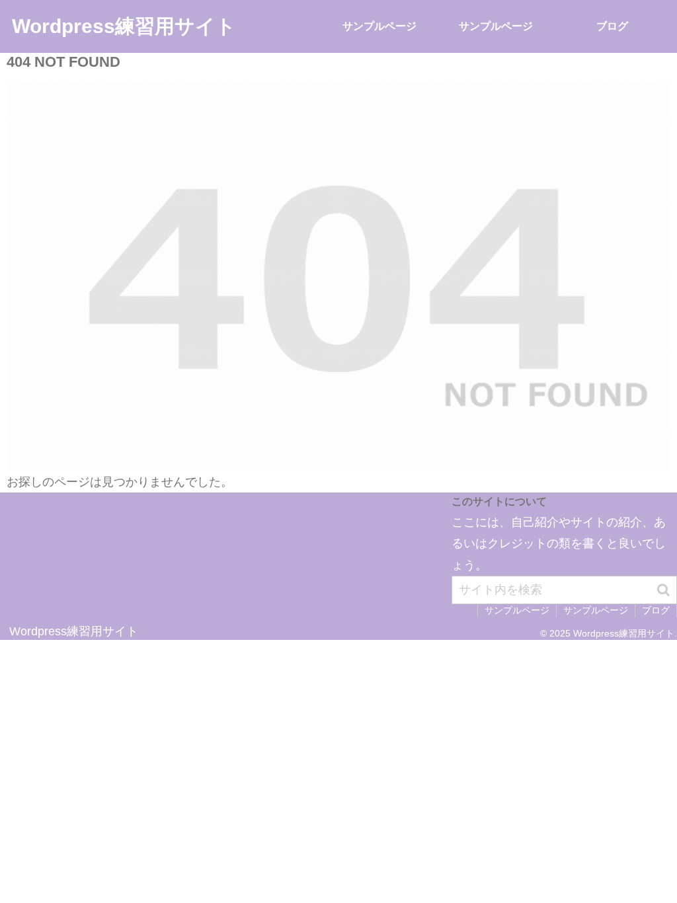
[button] (663, 590)
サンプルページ (517, 610)
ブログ (656, 610)
